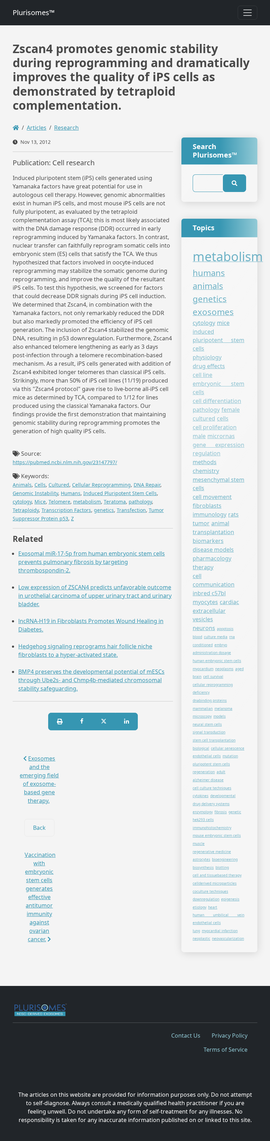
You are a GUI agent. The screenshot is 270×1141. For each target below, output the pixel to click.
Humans (71, 493)
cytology (22, 501)
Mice (40, 501)
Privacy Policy (230, 1035)
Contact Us (185, 1035)
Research (66, 128)
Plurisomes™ (33, 12)
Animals (22, 484)
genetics (104, 510)
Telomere (59, 501)
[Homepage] (16, 128)
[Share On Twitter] (103, 721)
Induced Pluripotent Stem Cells (120, 493)
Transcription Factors (66, 510)
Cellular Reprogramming (101, 484)
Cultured (59, 484)
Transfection (131, 510)
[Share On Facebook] (81, 721)
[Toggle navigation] (247, 13)
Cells (40, 484)
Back (39, 828)
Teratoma (115, 501)
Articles (36, 128)
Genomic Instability (35, 493)
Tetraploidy (26, 510)
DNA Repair (147, 484)
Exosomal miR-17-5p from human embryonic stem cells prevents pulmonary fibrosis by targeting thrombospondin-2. (91, 562)
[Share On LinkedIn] (126, 721)
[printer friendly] (59, 721)
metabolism (87, 501)
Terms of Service (226, 1049)
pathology (140, 501)
